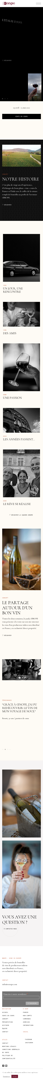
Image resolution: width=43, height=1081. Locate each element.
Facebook (28, 1039)
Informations (28, 1025)
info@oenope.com (9, 984)
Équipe (5, 1028)
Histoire (5, 1025)
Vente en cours (8, 1015)
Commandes (27, 1019)
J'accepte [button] (15, 1076)
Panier (25, 1012)
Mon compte (27, 1015)
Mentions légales (9, 1046)
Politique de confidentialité (8, 1057)
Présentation (7, 1022)
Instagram (29, 1042)
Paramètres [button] (6, 1076)
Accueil (5, 1012)
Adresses (26, 1022)
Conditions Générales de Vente (11, 1051)
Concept (5, 1019)
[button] (3, 750)
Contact (5, 1032)
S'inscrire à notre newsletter (15, 994)
